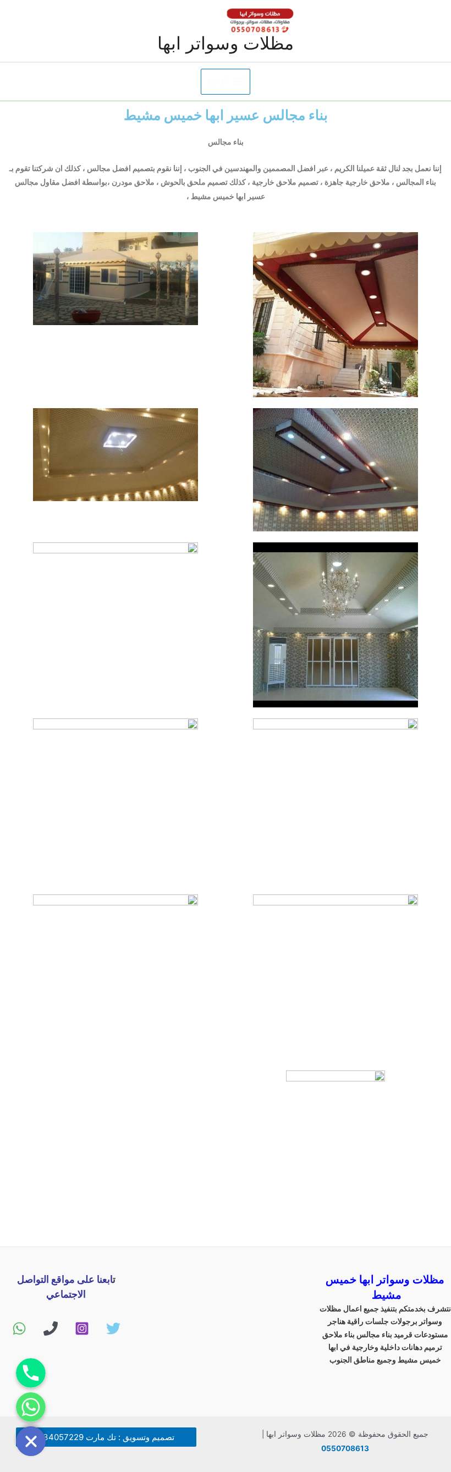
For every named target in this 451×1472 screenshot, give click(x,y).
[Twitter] (113, 1328)
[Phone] (50, 1328)
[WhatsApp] (19, 1328)
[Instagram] (82, 1328)
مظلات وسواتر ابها (225, 43)
